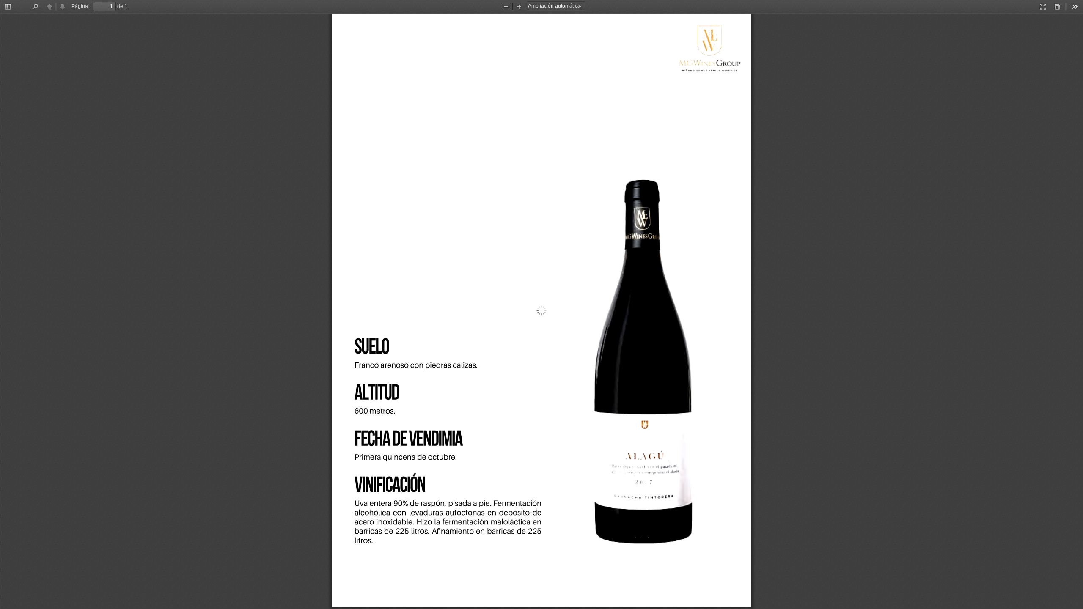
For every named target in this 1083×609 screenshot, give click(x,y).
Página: (80, 6)
